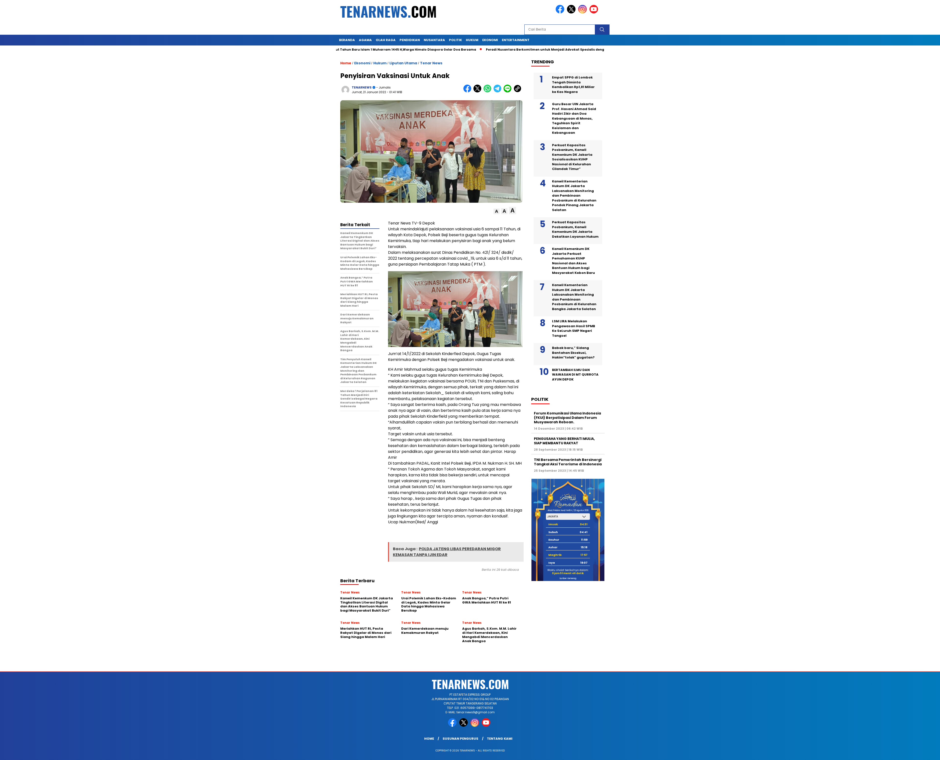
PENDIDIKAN (410, 40)
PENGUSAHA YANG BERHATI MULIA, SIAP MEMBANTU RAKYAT (564, 441)
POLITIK (455, 40)
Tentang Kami (499, 738)
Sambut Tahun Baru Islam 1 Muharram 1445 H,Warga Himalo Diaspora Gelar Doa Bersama (360, 49)
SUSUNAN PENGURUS (460, 738)
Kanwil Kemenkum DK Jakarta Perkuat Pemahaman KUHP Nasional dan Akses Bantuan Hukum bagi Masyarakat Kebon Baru (573, 260)
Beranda (347, 40)
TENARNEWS (362, 87)
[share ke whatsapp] (488, 91)
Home (429, 738)
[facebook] (561, 12)
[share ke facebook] (468, 91)
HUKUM (472, 40)
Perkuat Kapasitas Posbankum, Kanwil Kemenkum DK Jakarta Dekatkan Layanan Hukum (575, 229)
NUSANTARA (434, 40)
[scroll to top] (908, 752)
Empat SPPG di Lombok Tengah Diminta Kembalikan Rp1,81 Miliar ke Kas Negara (573, 84)
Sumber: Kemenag (568, 578)
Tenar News (431, 63)
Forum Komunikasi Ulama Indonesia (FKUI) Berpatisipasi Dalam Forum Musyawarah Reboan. (567, 418)
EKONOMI (490, 40)
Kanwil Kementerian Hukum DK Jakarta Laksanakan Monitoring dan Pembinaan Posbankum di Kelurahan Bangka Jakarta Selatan (574, 297)
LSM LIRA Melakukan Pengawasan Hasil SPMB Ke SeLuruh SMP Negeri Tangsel (573, 328)
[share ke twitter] (478, 91)
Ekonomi (362, 63)
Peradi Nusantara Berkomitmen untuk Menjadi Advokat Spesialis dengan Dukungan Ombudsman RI (529, 49)
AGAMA (365, 40)
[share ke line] (509, 91)
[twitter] (572, 12)
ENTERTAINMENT (515, 40)
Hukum (380, 63)
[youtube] (594, 12)
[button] (497, 211)
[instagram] (583, 12)
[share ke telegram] (499, 91)
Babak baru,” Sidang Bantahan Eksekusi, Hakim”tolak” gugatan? (573, 353)
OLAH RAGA (386, 40)
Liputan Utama (403, 63)
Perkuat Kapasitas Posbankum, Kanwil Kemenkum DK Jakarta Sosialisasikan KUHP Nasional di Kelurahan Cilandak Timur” (572, 157)
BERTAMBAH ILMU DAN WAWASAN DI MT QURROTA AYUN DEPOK (575, 375)
